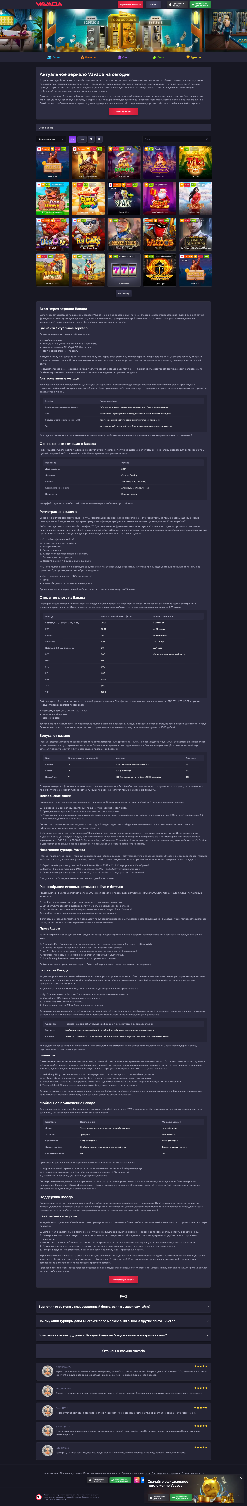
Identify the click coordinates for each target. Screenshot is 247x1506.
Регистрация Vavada (123, 1279)
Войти (153, 4)
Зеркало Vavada (123, 111)
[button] (3, 30)
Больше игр (123, 293)
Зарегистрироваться (130, 4)
